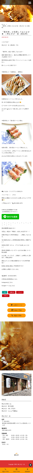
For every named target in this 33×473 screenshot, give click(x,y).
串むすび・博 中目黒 (8, 406)
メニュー (20, 292)
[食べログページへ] (16, 454)
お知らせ (12, 292)
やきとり (6, 295)
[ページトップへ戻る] (30, 465)
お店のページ (17, 305)
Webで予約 (18, 310)
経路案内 (27, 471)
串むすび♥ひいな (6, 404)
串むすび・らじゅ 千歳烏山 (9, 411)
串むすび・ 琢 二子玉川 (8, 408)
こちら (14, 194)
